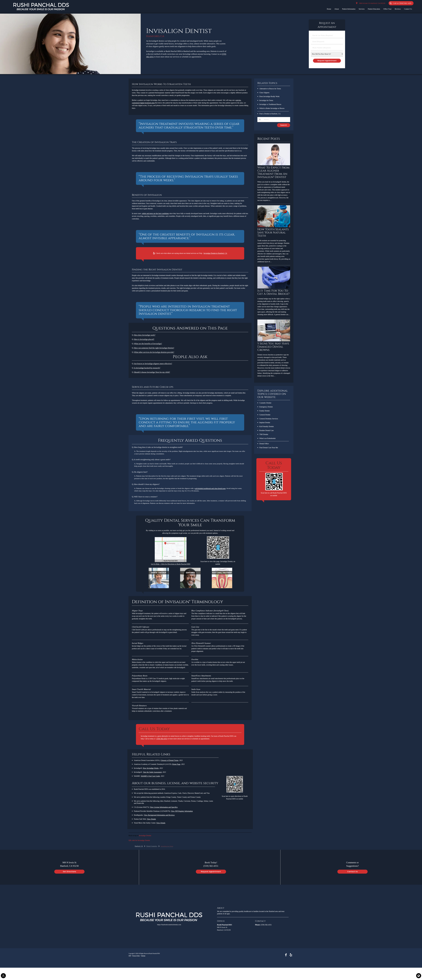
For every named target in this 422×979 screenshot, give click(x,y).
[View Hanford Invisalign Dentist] (70, 74)
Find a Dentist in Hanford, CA (270, 114)
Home (329, 9)
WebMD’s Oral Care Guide (150, 776)
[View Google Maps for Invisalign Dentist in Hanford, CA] (170, 561)
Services (362, 9)
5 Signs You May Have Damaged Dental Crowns (273, 347)
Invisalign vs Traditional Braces (270, 104)
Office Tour (387, 9)
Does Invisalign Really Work (269, 96)
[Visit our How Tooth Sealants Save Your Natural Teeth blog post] (273, 227)
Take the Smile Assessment (152, 772)
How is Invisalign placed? (144, 339)
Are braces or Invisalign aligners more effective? (153, 364)
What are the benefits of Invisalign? (148, 344)
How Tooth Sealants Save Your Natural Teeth (273, 232)
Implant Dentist (264, 422)
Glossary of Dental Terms (169, 760)
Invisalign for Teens (266, 100)
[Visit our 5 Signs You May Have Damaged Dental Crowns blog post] (273, 341)
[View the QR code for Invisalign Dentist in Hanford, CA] (218, 558)
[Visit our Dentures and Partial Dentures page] (190, 588)
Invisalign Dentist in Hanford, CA (215, 253)
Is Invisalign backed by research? (147, 368)
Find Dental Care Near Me (268, 448)
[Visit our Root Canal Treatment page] (222, 588)
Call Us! (402, 3)
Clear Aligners (264, 93)
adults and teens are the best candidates (155, 213)
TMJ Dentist (263, 434)
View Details (151, 819)
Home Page (176, 764)
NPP (130, 955)
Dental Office (264, 444)
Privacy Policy (136, 955)
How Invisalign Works (151, 768)
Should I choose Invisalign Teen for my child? (152, 372)
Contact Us (408, 9)
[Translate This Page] (418, 975)
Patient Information (348, 9)
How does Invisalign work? (144, 335)
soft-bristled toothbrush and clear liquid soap (210, 488)
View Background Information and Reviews (159, 815)
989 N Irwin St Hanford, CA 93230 (371, 3)
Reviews (398, 9)
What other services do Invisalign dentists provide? (154, 352)
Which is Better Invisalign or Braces (271, 108)
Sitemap (143, 955)
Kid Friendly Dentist (266, 426)
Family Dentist (264, 411)
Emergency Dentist (266, 407)
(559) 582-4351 (161, 739)
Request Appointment (211, 871)
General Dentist (264, 415)
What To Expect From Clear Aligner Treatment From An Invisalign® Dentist (273, 172)
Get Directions (69, 871)
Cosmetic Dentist (265, 403)
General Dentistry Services (268, 419)
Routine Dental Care (266, 430)
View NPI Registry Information (182, 811)
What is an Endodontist (267, 438)
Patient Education (374, 9)
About (336, 9)
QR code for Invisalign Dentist (139, 840)
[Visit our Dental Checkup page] (158, 588)
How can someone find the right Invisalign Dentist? (154, 348)
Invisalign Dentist (145, 835)
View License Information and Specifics (164, 807)
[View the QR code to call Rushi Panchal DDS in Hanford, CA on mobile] (274, 490)
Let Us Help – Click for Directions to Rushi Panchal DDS (170, 564)
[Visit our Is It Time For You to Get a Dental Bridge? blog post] (273, 288)
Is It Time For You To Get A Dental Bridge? (273, 292)
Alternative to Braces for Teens (270, 89)
